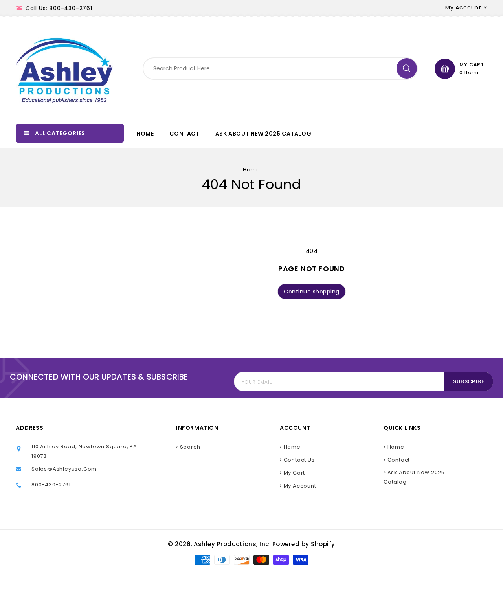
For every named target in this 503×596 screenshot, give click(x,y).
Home (251, 169)
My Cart (293, 473)
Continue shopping (312, 291)
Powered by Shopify (303, 544)
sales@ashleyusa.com (64, 469)
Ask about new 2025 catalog (414, 477)
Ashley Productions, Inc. (232, 544)
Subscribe (468, 381)
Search (189, 447)
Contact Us (298, 460)
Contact (398, 460)
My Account (299, 486)
